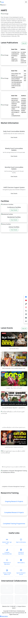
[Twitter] (26, 311)
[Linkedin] (26, 314)
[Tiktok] (26, 304)
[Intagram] (26, 307)
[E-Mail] (26, 317)
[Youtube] (26, 300)
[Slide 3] (15, 4)
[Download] (26, 321)
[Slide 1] (10, 4)
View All (24, 43)
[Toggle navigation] (26, 2)
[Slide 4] (18, 4)
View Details (14, 137)
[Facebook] (26, 297)
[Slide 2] (13, 4)
